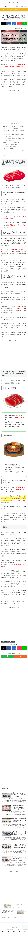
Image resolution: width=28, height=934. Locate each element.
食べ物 (13, 641)
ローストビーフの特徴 (11, 146)
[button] (25, 477)
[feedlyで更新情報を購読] (7, 656)
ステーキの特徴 (9, 148)
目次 (12, 123)
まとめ (5, 155)
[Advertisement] (14, 106)
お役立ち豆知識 (6, 641)
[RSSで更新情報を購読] (20, 656)
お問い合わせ (14, 927)
